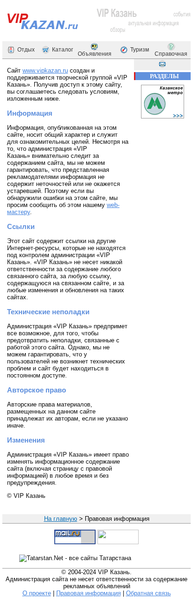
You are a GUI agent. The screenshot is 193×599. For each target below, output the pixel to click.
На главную (60, 518)
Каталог (62, 49)
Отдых (26, 49)
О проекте (36, 593)
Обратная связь (148, 593)
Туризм (139, 49)
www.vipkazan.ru (45, 70)
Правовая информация (88, 593)
